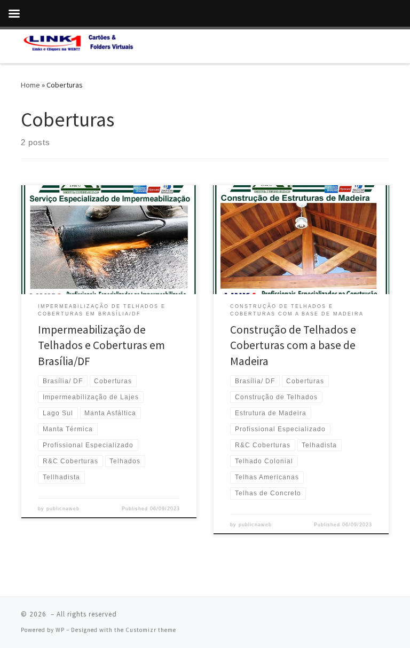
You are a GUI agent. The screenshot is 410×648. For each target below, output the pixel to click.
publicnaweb (63, 508)
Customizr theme (150, 630)
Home (30, 85)
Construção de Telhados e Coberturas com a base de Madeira (293, 345)
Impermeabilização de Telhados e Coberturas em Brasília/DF (101, 345)
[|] (78, 44)
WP (60, 630)
